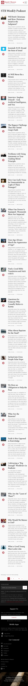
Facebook (6, 648)
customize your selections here (14, 601)
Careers (3, 664)
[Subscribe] (25, 587)
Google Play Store (9, 636)
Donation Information (15, 620)
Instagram (6, 650)
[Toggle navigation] (26, 2)
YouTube (5, 646)
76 (19, 579)
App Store (7, 633)
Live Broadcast (7, 643)
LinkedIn (5, 655)
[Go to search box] (24, 2)
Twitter (5, 653)
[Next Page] (21, 578)
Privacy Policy (4, 661)
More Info (24, 630)
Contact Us (4, 666)
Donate (14, 617)
